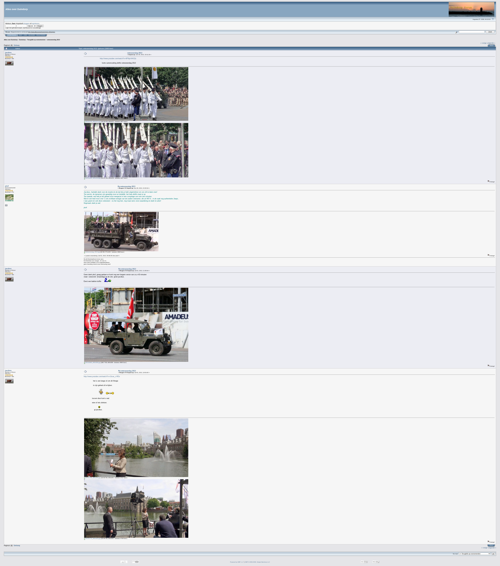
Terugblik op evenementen (36, 39)
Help (20, 35)
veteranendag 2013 (53, 39)
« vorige (483, 43)
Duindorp (22, 39)
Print (492, 45)
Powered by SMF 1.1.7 (237, 562)
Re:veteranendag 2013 (126, 186)
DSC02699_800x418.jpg (92, 178)
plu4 (7, 186)
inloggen (26, 23)
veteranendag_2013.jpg (92, 252)
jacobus (8, 52)
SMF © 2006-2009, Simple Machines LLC (257, 562)
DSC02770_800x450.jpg (92, 538)
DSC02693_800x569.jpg (92, 362)
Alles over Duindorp (11, 39)
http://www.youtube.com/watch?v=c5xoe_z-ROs (102, 376)
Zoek (25, 35)
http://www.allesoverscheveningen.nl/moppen (41, 32)
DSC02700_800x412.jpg (92, 121)
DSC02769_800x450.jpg (92, 477)
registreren (35, 23)
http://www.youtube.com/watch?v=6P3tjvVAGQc (118, 58)
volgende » (491, 43)
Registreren (40, 35)
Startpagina (12, 35)
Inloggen (32, 35)
